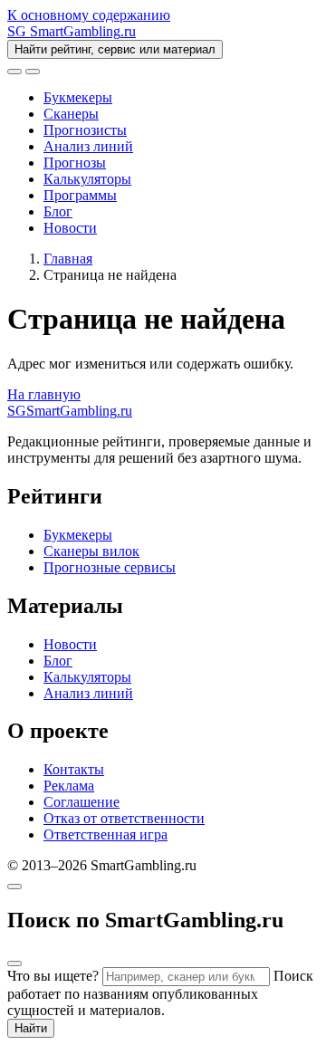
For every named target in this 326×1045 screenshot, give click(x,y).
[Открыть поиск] (14, 71)
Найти (30, 1028)
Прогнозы (74, 162)
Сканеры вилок (91, 551)
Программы (80, 195)
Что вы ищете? (53, 975)
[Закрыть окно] (14, 886)
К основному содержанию (88, 15)
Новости (70, 227)
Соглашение (81, 802)
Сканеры (71, 113)
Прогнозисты (85, 130)
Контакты (73, 769)
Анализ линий (88, 146)
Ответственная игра (105, 834)
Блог (57, 211)
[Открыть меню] (32, 71)
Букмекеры (77, 97)
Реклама (68, 785)
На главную (44, 394)
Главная (67, 258)
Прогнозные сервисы (109, 567)
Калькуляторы (87, 179)
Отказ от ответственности (124, 818)
